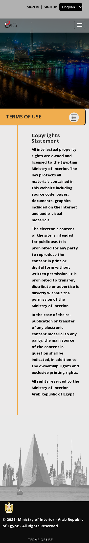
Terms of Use (40, 539)
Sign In (33, 7)
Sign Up (51, 7)
